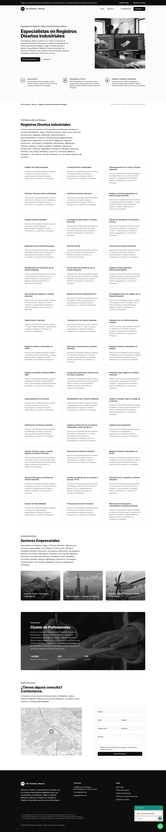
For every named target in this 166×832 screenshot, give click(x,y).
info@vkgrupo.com (80, 795)
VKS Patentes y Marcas (34, 9)
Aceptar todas (124, 2)
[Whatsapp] (160, 826)
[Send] (160, 818)
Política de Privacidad (120, 747)
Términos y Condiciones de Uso (127, 796)
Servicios (110, 9)
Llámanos (46, 59)
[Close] (161, 807)
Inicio (102, 9)
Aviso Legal (120, 787)
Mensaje (101, 737)
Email (100, 720)
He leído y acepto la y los (118, 748)
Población (125, 728)
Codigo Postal (103, 728)
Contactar (138, 9)
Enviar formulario (120, 754)
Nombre (101, 712)
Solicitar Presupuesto (29, 59)
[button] (51, 731)
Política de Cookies (122, 790)
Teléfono (124, 720)
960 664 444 (126, 9)
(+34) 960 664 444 (80, 792)
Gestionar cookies (139, 2)
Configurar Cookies (122, 799)
